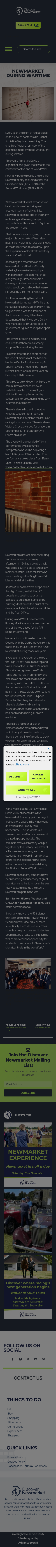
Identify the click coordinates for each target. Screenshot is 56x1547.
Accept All (26, 789)
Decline (15, 776)
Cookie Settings (38, 776)
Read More (22, 764)
